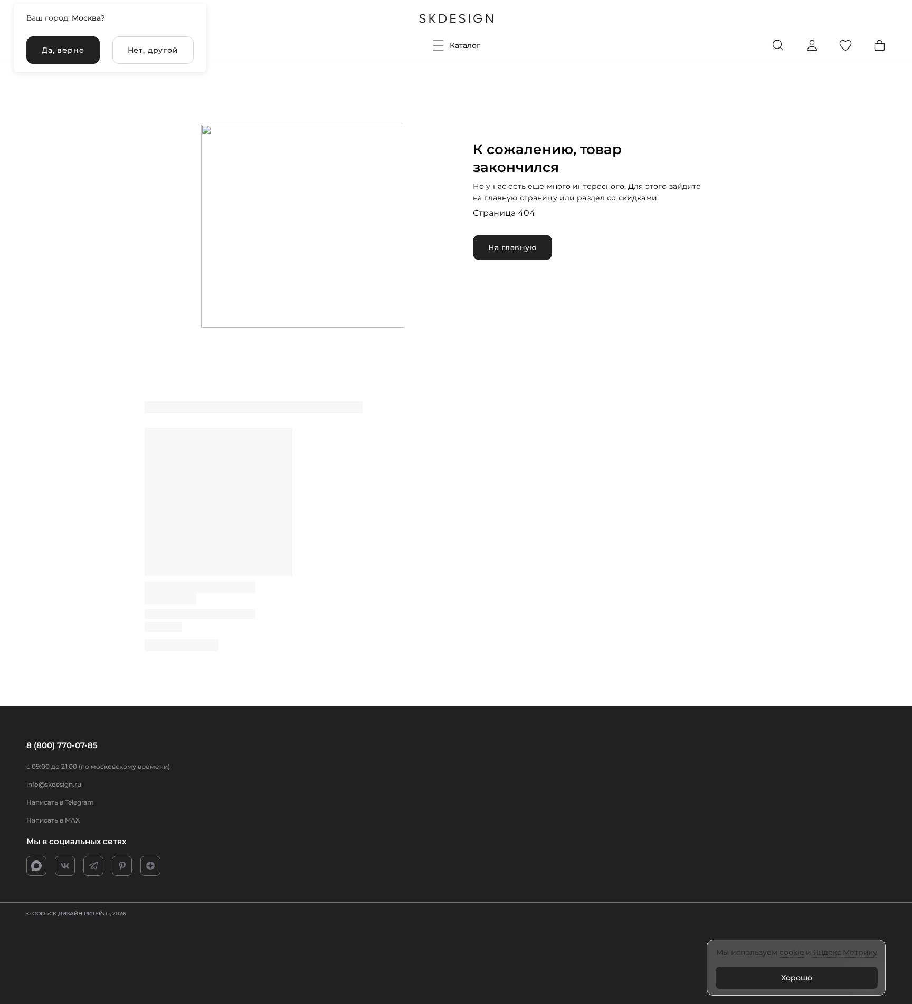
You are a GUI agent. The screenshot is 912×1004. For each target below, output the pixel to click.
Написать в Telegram (60, 802)
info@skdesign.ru (53, 784)
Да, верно (63, 50)
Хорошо (796, 977)
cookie (792, 952)
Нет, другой (153, 50)
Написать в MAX (53, 820)
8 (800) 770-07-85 (62, 745)
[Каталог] (438, 45)
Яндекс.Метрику (845, 952)
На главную (512, 247)
